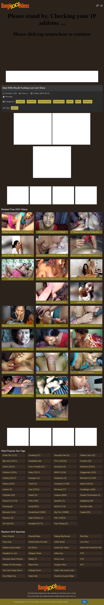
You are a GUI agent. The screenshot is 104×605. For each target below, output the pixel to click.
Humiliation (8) (34, 461)
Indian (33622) (86, 483)
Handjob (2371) (35, 523)
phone (14, 108)
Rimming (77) (60, 489)
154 (82, 559)
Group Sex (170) (10, 500)
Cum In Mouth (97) (36, 466)
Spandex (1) (59, 500)
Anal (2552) (33, 489)
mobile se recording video (14, 564)
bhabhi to (32, 559)
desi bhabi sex (9, 576)
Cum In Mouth (44, 101)
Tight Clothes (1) (35, 517)
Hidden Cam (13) (87, 455)
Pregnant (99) (9, 495)
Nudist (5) (32, 495)
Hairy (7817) (34, 472)
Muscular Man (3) (61, 455)
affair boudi (59, 542)
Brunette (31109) (88, 478)
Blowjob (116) (9, 512)
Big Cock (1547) (10, 461)
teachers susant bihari (64, 576)
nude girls (33, 576)
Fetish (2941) (9, 466)
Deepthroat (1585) (37, 512)
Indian (69, 101)
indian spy (58, 553)
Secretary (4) (60, 466)
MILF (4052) (60, 517)
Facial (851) (33, 506)
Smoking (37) (34, 455)
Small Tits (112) (10, 455)
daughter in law (10, 553)
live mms (84, 542)
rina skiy (84, 536)
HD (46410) (8, 523)
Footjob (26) (85, 461)
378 (82, 553)
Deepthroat (58, 101)
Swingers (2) (34, 478)
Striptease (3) (60, 478)
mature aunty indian (11, 547)
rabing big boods (62, 536)
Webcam (87, 101)
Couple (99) (85, 512)
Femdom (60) (86, 506)
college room (34, 570)
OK (84, 602)
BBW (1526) (60, 472)
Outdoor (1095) (10, 472)
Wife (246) (33, 500)
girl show (32, 547)
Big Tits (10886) (61, 512)
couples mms (60, 564)
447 (82, 564)
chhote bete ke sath (37, 542)
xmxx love (59, 559)
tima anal (7, 542)
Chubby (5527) (9, 478)
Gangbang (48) (86, 500)
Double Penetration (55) (91, 495)
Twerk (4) (32, 483)
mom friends (8, 536)
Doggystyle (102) (88, 472)
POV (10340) (60, 461)
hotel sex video (61, 547)
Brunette (31, 101)
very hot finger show (12, 570)
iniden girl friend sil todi (90, 547)
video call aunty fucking (65, 570)
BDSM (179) (60, 506)
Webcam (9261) (87, 466)
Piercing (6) (8, 506)
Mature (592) (8, 483)
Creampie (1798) (61, 483)
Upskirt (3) (7, 489)
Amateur (20, 101)
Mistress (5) (8, 517)
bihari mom (33, 564)
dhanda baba (34, 536)
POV (78, 101)
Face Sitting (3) (61, 523)
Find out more (74, 602)
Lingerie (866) (60, 495)
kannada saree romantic (13, 559)
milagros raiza (34, 553)
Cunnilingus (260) (87, 489)
